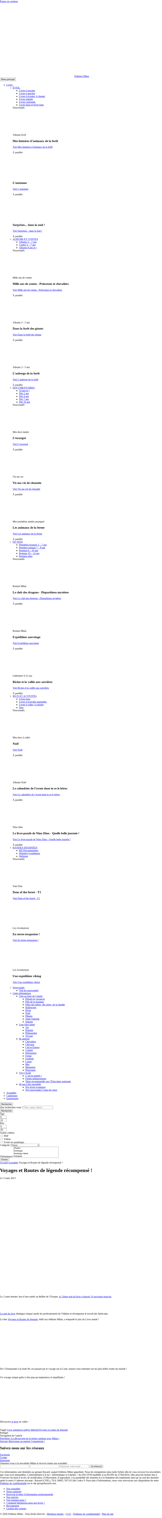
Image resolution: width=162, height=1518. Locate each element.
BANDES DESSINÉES (25, 847)
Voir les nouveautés (28, 990)
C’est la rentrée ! (33, 1075)
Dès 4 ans (24, 396)
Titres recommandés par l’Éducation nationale (48, 1081)
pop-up (22, 1430)
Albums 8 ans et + (28, 247)
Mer (27, 1064)
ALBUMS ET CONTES (25, 239)
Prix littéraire (32, 1430)
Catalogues (11, 1095)
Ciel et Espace (32, 1047)
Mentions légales (55, 1514)
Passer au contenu (9, 1)
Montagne (30, 1067)
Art (27, 1027)
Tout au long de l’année (31, 996)
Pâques (28, 1016)
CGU (68, 1514)
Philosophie (31, 1033)
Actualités (11, 1092)
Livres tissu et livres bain (31, 104)
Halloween (30, 1007)
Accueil (4, 1162)
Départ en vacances (35, 999)
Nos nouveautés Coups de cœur (41, 1090)
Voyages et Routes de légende (23, 1319)
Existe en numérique (14, 1142)
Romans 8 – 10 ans (28, 550)
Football (29, 1058)
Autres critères (7, 1132)
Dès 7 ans (24, 399)
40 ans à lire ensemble (30, 1084)
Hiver (28, 1010)
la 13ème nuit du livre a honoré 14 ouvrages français (85, 1296)
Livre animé (13, 1430)
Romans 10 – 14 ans (29, 553)
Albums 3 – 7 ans (28, 242)
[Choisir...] (36, 1148)
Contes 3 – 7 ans (27, 244)
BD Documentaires (28, 850)
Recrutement (12, 1505)
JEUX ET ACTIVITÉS (25, 696)
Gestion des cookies (16, 1508)
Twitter (3, 1457)
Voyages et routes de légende (53, 1430)
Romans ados (25, 556)
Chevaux (29, 1044)
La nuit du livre (7, 1313)
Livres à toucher (27, 90)
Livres (9, 85)
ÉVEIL (16, 87)
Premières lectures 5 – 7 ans (33, 544)
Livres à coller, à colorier (31, 704)
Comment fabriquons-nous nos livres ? (25, 1503)
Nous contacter (13, 1491)
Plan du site (107, 1514)
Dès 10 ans (24, 402)
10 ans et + (24, 390)
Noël (27, 1013)
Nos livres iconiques (35, 1087)
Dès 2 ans (24, 393)
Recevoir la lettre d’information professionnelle (29, 1494)
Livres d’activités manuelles (33, 701)
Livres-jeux (24, 699)
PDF (6, 1136)
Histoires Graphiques (29, 853)
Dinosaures (31, 1053)
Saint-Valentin (32, 1019)
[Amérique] (36, 1151)
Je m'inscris (96, 1466)
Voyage (29, 1036)
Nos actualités (13, 1488)
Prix (2, 1123)
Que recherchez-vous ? (11, 1107)
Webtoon (23, 856)
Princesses (30, 1070)
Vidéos (7, 1139)
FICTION (18, 542)
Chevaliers (30, 1041)
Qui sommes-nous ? (16, 1500)
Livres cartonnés (27, 102)
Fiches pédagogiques (35, 1078)
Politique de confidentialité (13, 1483)
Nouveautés (19, 987)
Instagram (5, 1460)
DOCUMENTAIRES (24, 387)
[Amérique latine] (36, 1153)
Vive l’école (25, 1073)
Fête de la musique (34, 1001)
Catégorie (5, 1145)
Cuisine (29, 1050)
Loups (28, 1061)
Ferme (28, 1055)
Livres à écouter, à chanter (32, 96)
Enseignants (12, 1098)
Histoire (29, 1030)
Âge (2, 1113)
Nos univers (12, 1497)
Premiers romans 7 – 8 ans (32, 547)
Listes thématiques (22, 993)
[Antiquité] (36, 1156)
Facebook (5, 1454)
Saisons (29, 1021)
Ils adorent (24, 1038)
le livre (15, 1421)
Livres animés (26, 99)
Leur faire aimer (27, 1024)
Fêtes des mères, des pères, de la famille (45, 1004)
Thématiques (6, 1156)
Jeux (21, 707)
